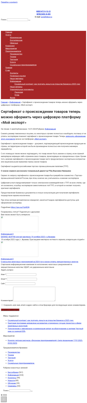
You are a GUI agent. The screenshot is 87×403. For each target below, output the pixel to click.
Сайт (3, 283)
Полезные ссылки (18, 76)
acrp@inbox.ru (46, 17)
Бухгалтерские (16, 40)
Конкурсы (12, 378)
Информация (15, 81)
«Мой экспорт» (40, 139)
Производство (16, 54)
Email (3, 279)
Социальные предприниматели (23, 65)
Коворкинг (10, 46)
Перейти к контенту (9, 2)
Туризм (13, 57)
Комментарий (7, 300)
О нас (7, 70)
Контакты (14, 73)
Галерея (8, 68)
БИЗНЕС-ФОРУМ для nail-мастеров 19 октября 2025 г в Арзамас (28, 237)
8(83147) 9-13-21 (43, 11)
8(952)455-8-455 (44, 14)
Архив (12, 98)
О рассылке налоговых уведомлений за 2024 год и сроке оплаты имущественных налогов (39, 262)
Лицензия (18, 92)
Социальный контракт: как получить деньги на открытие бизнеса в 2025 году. (41, 320)
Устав (16, 95)
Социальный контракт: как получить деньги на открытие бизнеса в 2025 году (47, 84)
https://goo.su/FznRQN (20, 207)
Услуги (8, 35)
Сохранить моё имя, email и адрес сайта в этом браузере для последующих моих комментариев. (45, 305)
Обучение (12, 383)
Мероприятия (11, 48)
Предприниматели (13, 51)
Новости (11, 380)
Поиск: (4, 20)
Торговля (14, 59)
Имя (3, 274)
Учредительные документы (22, 89)
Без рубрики (13, 372)
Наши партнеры (16, 79)
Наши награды (16, 87)
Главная (8, 32)
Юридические (16, 38)
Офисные (14, 43)
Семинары (12, 386)
